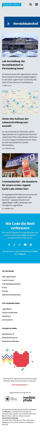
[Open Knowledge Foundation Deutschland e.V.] (11, 399)
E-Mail (35, 251)
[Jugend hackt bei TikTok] (14, 245)
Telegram (22, 254)
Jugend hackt (11, 6)
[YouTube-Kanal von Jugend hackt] (25, 245)
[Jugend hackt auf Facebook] (31, 245)
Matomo (7, 412)
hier (3, 416)
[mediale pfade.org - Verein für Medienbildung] (29, 399)
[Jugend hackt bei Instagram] (19, 245)
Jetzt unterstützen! (19, 385)
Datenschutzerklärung (10, 418)
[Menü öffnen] (36, 4)
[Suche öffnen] (30, 4)
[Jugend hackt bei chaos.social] (9, 245)
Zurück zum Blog (8, 24)
